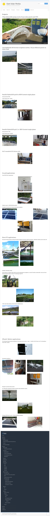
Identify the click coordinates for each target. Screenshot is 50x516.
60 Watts (5, 468)
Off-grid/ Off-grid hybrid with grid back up (9, 441)
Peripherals (5, 459)
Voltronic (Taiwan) (8, 499)
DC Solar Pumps (6, 478)
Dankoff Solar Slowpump (9, 481)
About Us (8, 9)
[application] (25, 31)
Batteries (4, 486)
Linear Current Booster (7, 453)
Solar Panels (5, 447)
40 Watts (5, 467)
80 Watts (5, 470)
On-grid (4, 443)
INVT (6, 496)
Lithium (5, 489)
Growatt (6, 495)
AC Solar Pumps (6, 473)
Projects (27, 9)
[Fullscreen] (46, 43)
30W (5, 465)
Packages (13, 9)
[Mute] (44, 43)
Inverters (4, 458)
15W (5, 464)
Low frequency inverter (8, 498)
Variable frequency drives (8, 477)
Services (22, 9)
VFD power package (6, 444)
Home (4, 9)
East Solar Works (14, 4)
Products (17, 9)
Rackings (4, 461)
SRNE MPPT (6, 456)
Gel (4, 487)
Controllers (5, 450)
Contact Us (32, 9)
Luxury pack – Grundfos (9, 484)
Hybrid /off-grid (6, 492)
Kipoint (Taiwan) (7, 502)
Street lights (5, 462)
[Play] (3, 43)
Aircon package (5, 440)
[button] (25, 31)
